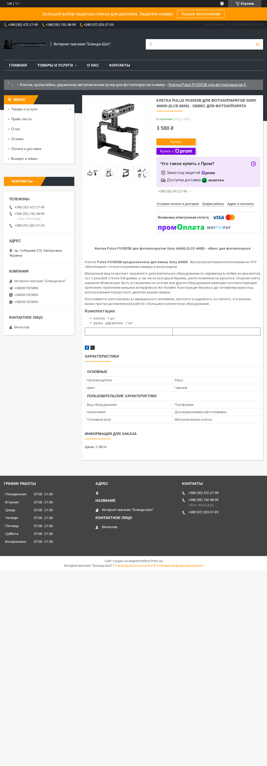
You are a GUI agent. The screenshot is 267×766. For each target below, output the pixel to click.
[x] (92, 349)
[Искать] (258, 44)
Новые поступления (200, 13)
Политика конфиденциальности (179, 566)
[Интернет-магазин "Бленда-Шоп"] (25, 44)
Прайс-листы (21, 119)
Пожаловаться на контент (134, 566)
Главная (18, 65)
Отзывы (17, 139)
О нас (93, 65)
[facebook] (87, 349)
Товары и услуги (55, 65)
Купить (176, 142)
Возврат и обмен (24, 159)
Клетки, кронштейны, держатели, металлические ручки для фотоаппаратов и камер (92, 85)
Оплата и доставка (26, 149)
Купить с (167, 151)
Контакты (119, 65)
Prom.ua (157, 561)
